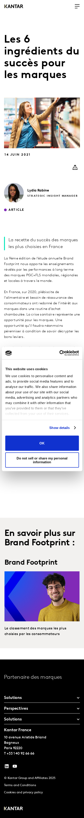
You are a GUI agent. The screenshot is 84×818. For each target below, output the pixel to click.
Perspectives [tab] (16, 709)
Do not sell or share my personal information (42, 460)
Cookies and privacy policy (23, 792)
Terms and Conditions (20, 785)
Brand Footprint (30, 562)
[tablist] (42, 738)
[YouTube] (6, 767)
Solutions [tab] (13, 698)
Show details (59, 428)
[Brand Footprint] (42, 596)
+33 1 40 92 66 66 (20, 753)
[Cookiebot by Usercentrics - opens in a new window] (60, 353)
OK (42, 443)
